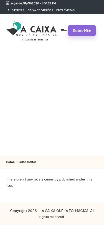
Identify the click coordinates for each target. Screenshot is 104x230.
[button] (82, 30)
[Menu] (63, 30)
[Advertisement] (52, 101)
